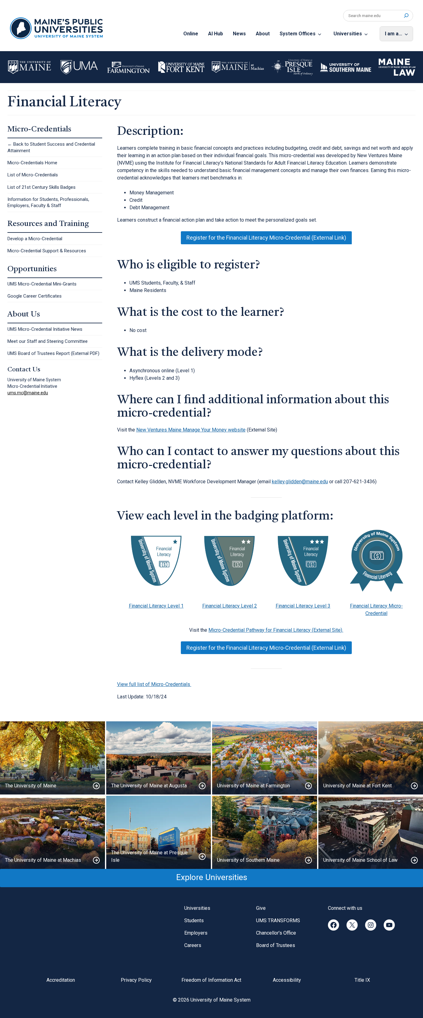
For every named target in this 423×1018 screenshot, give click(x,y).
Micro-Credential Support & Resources (46, 251)
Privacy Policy (136, 980)
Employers (195, 933)
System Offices (298, 34)
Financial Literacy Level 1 (156, 606)
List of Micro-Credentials (32, 175)
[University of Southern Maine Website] (264, 832)
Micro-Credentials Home (32, 163)
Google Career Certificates (34, 296)
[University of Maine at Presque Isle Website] (158, 832)
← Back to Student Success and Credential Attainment (51, 147)
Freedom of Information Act (211, 980)
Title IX (362, 980)
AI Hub (215, 34)
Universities (348, 34)
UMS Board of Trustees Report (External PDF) (53, 353)
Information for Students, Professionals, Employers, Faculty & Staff (48, 202)
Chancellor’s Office (276, 933)
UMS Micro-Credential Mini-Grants (41, 284)
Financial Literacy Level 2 (229, 606)
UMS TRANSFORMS (278, 920)
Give (261, 908)
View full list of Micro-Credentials (154, 684)
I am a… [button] (393, 34)
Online (190, 34)
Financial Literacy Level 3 (303, 606)
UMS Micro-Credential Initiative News (44, 329)
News (239, 34)
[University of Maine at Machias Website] (52, 832)
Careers (192, 945)
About (263, 34)
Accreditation (60, 980)
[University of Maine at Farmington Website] (264, 757)
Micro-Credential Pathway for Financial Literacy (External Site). (275, 630)
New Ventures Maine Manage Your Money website (191, 430)
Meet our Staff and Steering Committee (47, 341)
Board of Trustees (275, 945)
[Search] (406, 15)
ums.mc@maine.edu (27, 392)
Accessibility (287, 980)
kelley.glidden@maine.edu (300, 482)
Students (194, 920)
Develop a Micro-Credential (34, 238)
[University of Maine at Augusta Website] (158, 757)
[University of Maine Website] (52, 757)
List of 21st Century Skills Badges (41, 187)
